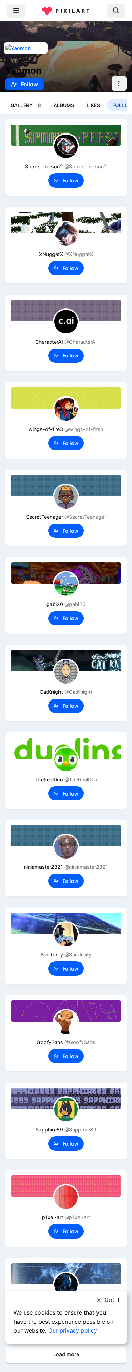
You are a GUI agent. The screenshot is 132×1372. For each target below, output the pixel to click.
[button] (119, 83)
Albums (64, 105)
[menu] (16, 10)
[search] (116, 10)
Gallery (26, 105)
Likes (93, 105)
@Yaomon (17, 61)
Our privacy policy (72, 1330)
